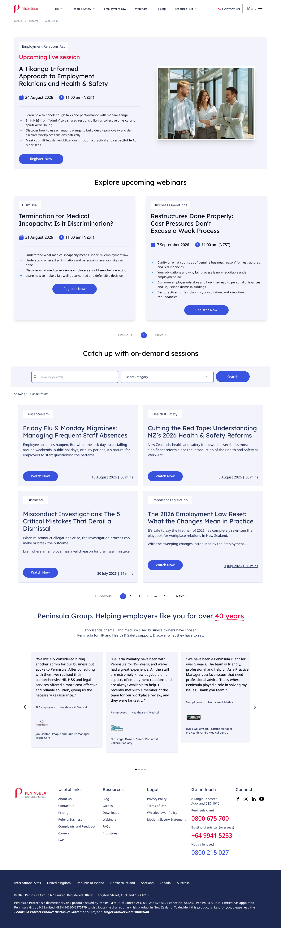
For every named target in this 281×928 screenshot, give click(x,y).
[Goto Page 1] (136, 769)
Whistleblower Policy (162, 812)
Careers (64, 833)
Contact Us (66, 806)
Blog (106, 799)
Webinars (109, 819)
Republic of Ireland (90, 883)
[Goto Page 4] (145, 769)
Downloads (111, 812)
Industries (110, 833)
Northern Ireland (122, 883)
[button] (59, 9)
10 (163, 596)
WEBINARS (52, 21)
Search (232, 376)
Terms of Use (156, 806)
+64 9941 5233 (211, 835)
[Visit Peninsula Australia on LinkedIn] (253, 799)
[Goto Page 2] (139, 769)
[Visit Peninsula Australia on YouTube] (261, 799)
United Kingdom (59, 883)
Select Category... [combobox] (137, 377)
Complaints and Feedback (77, 826)
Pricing (63, 812)
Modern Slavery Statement (166, 819)
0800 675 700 (210, 818)
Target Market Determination (126, 912)
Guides (108, 806)
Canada (165, 883)
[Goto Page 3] (142, 769)
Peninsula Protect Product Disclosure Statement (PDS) (55, 912)
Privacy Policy (156, 799)
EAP (61, 840)
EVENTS (33, 21)
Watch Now (40, 476)
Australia (183, 883)
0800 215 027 (210, 852)
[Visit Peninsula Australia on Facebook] (238, 799)
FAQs (106, 826)
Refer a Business (70, 819)
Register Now (41, 158)
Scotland (147, 883)
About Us (65, 799)
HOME (18, 21)
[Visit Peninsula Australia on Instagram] (246, 799)
